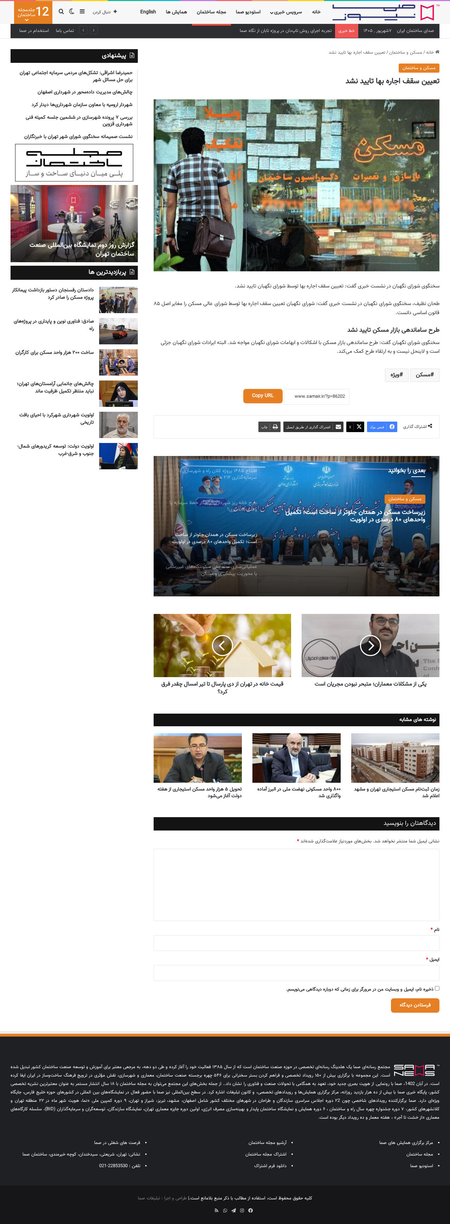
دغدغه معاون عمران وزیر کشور (96, 254)
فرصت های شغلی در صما (117, 1142)
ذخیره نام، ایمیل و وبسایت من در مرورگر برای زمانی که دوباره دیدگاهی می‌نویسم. (359, 989)
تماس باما (65, 30)
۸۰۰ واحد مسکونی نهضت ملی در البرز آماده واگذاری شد (299, 793)
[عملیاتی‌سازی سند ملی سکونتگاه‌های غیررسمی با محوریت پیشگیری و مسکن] (296, 526)
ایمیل (432, 959)
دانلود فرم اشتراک (270, 1166)
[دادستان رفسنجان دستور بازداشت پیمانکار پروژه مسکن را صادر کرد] (118, 300)
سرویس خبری (288, 12)
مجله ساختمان (211, 12)
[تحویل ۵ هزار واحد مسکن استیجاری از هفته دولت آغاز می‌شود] (198, 758)
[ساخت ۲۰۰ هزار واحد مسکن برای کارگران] (118, 362)
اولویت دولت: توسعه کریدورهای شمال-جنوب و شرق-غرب (55, 450)
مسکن (423, 375)
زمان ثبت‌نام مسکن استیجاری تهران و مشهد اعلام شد (396, 793)
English (148, 12)
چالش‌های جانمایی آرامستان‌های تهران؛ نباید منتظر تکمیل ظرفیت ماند (55, 387)
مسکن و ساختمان (405, 52)
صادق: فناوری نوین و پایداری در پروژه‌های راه (54, 325)
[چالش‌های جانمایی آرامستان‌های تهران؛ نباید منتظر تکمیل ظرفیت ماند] (118, 394)
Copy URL (263, 396)
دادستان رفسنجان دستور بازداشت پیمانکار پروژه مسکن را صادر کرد (53, 294)
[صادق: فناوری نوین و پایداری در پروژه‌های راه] (118, 331)
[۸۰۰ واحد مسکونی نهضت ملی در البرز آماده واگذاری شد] (296, 758)
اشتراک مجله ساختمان (266, 1154)
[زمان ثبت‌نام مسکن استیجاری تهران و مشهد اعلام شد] (395, 758)
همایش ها (176, 12)
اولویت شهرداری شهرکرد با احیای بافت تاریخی (56, 418)
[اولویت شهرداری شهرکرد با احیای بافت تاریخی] (118, 425)
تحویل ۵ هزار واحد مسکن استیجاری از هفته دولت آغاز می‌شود (200, 793)
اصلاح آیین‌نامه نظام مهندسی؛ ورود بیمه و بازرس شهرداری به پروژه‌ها (268, 30)
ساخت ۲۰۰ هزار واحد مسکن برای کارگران (54, 353)
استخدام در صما (34, 30)
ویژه (395, 375)
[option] (296, 526)
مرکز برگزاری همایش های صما (406, 1142)
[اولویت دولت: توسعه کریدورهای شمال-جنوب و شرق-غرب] (118, 456)
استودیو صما (248, 12)
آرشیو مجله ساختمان (268, 1142)
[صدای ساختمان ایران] (386, 12)
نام (435, 929)
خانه (316, 12)
